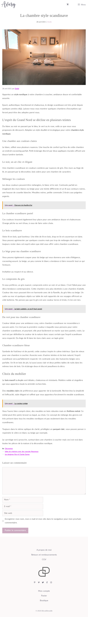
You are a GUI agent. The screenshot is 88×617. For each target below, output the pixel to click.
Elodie (49, 22)
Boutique (44, 601)
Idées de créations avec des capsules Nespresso (21, 451)
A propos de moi (44, 550)
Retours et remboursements (44, 555)
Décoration (9, 448)
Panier (44, 596)
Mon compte (44, 591)
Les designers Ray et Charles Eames (17, 454)
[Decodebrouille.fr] (8, 4)
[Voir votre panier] (67, 4)
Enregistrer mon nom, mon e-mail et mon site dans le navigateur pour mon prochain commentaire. (43, 521)
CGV (44, 560)
